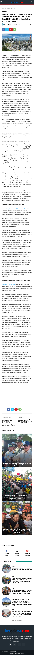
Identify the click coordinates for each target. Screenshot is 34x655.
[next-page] (5, 538)
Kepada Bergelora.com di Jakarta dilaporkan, (14, 209)
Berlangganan (27, 549)
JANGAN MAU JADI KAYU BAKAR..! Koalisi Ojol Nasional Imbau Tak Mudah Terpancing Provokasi (17, 530)
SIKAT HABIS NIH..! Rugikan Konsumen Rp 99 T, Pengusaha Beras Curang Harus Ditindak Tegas (25, 420)
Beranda (4, 8)
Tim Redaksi (9, 24)
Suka (6, 549)
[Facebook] (3, 29)
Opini (13, 609)
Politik (17, 493)
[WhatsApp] (14, 29)
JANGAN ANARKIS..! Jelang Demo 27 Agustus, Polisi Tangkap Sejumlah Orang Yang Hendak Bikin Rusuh (17, 497)
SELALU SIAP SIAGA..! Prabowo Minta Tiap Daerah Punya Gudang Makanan (17, 464)
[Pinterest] (11, 29)
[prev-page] (3, 538)
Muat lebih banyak (16, 620)
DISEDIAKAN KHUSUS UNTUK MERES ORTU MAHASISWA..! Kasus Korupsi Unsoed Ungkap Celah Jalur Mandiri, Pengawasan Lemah (22, 602)
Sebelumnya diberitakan (8, 284)
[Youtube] (23, 644)
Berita (8, 8)
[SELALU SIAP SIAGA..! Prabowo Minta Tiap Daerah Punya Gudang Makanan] (17, 450)
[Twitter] (7, 29)
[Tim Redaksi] (3, 24)
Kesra (17, 461)
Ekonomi (13, 8)
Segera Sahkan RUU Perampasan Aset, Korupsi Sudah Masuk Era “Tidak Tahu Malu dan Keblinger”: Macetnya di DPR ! (22, 614)
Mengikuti (17, 549)
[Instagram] (14, 644)
